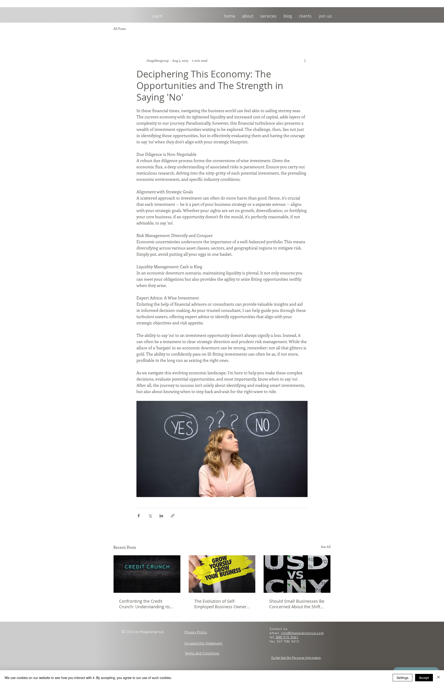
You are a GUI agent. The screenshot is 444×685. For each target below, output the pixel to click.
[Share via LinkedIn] (161, 515)
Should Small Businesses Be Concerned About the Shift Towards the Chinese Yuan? (296, 603)
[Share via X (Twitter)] (150, 515)
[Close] (438, 677)
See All (326, 546)
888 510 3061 (287, 637)
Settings (402, 677)
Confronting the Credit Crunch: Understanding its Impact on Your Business (144, 603)
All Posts (119, 29)
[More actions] (305, 60)
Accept (424, 677)
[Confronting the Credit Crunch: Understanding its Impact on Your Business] (147, 574)
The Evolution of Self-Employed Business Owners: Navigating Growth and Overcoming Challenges (222, 603)
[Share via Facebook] (138, 515)
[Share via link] (172, 515)
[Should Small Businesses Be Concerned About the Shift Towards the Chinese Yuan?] (297, 574)
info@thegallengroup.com (302, 633)
